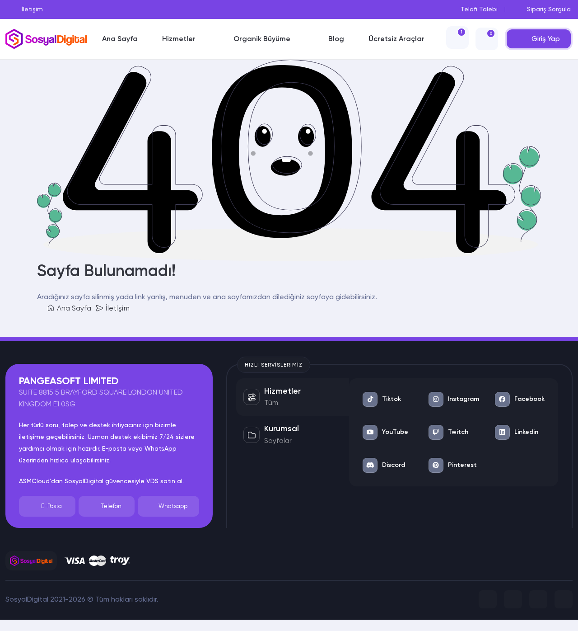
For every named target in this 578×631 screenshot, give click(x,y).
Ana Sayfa (73, 308)
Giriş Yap (545, 38)
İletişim (117, 308)
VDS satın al (164, 481)
